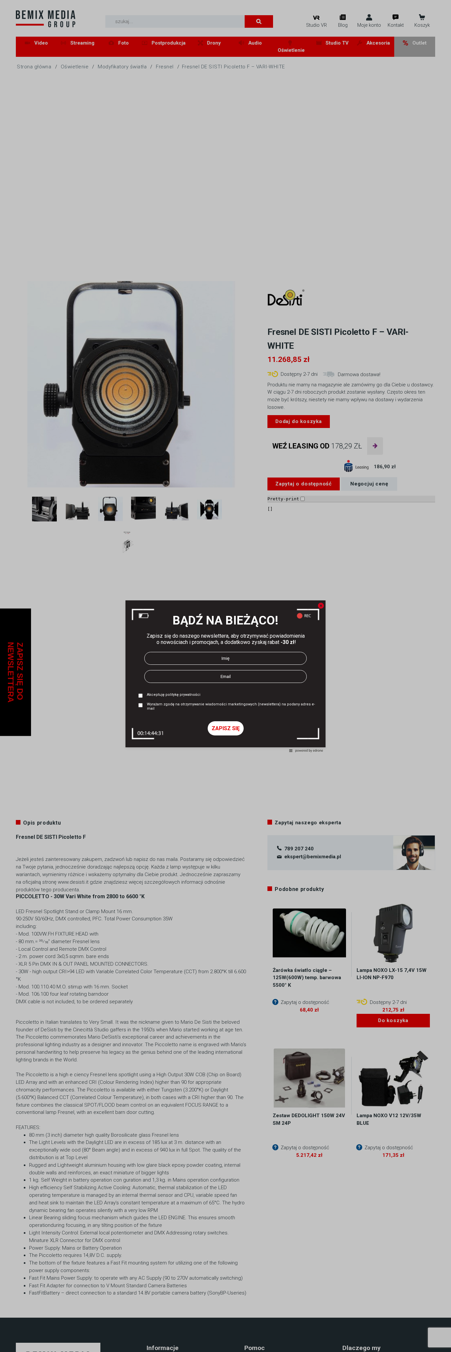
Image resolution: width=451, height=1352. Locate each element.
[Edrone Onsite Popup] (225, 676)
